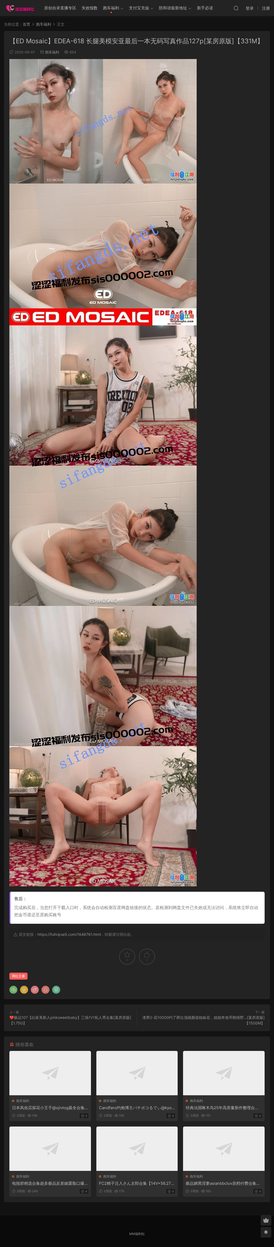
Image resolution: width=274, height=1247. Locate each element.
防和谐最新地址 (173, 7)
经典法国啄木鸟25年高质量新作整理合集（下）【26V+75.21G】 (222, 1107)
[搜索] (236, 8)
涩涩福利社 (20, 8)
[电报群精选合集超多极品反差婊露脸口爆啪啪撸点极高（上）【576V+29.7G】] (50, 1149)
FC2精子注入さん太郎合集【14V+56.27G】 (135, 1183)
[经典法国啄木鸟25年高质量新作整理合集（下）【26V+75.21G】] (224, 1073)
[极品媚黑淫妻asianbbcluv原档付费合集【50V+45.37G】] (224, 1149)
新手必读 (205, 7)
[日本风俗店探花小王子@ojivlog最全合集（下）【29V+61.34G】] (50, 1073)
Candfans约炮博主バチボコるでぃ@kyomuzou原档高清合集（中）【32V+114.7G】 (137, 1107)
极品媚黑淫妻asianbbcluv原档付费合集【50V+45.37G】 (221, 1183)
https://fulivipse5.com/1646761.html (69, 934)
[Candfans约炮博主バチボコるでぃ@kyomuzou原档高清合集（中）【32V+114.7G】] (137, 1073)
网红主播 (18, 976)
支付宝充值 (139, 7)
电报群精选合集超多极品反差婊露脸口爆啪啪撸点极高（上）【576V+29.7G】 (48, 1183)
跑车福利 (111, 7)
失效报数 (90, 7)
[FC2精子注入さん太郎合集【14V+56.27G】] (137, 1149)
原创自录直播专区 (60, 7)
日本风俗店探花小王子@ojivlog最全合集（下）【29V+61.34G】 (48, 1107)
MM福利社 (137, 1234)
